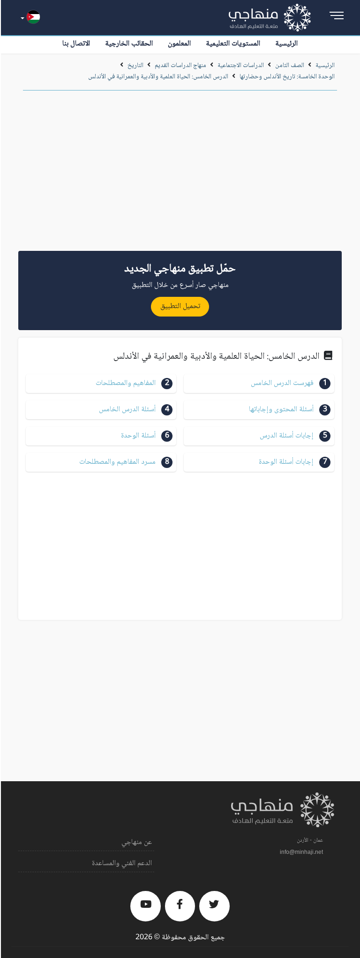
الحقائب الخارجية (129, 44)
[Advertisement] (180, 174)
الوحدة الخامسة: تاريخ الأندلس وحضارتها (287, 77)
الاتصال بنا (76, 44)
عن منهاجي (136, 842)
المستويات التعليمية (233, 44)
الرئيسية (286, 44)
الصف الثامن (289, 65)
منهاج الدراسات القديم (180, 65)
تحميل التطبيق (180, 306)
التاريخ (135, 65)
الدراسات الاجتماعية (241, 65)
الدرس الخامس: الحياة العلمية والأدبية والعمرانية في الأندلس (158, 77)
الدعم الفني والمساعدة (122, 863)
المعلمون (179, 44)
